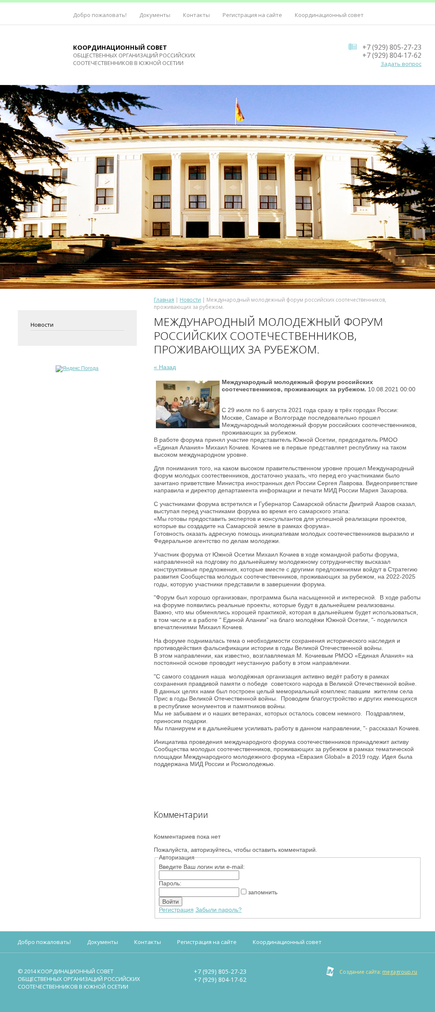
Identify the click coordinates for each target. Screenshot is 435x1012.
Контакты (196, 15)
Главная (164, 299)
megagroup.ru (399, 971)
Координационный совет (329, 15)
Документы (154, 15)
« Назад (165, 367)
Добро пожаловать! (100, 15)
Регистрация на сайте (252, 15)
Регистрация (176, 909)
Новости (42, 324)
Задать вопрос (401, 64)
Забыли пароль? (218, 909)
